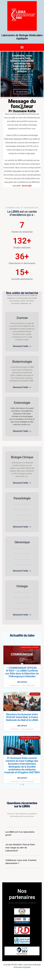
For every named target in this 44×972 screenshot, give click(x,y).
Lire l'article (22, 682)
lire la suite (27, 186)
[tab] (22, 833)
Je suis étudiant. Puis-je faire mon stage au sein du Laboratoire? (20, 847)
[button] (22, 47)
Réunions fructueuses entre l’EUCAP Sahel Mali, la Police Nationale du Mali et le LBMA (22, 717)
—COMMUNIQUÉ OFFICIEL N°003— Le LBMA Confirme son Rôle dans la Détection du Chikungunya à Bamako (22, 672)
